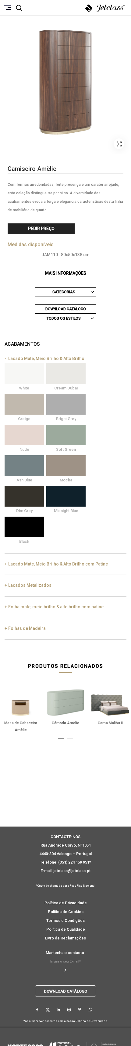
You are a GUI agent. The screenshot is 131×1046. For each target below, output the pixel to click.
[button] (61, 737)
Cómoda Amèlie (65, 723)
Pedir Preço (41, 228)
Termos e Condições (65, 920)
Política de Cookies (65, 911)
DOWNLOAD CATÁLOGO (65, 309)
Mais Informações (65, 273)
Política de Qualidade (65, 929)
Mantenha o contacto (65, 952)
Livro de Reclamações (65, 938)
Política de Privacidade (65, 903)
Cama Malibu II (110, 723)
